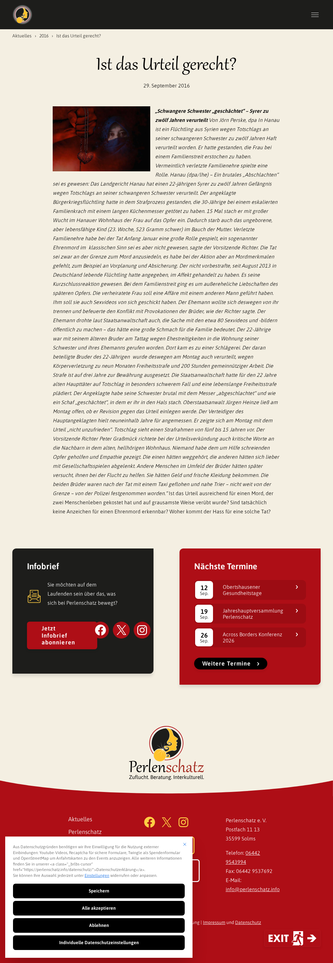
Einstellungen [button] (97, 875)
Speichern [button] (99, 890)
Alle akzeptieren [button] (99, 908)
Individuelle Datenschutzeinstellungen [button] (99, 942)
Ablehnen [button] (99, 925)
